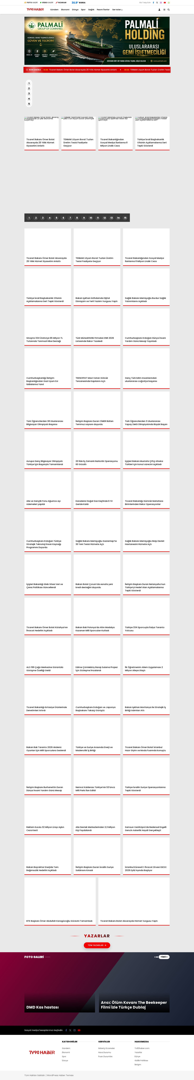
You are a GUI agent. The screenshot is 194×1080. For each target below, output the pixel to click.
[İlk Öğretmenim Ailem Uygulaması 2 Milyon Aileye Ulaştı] (146, 651)
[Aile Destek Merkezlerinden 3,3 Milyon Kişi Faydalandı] (97, 811)
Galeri (169, 20)
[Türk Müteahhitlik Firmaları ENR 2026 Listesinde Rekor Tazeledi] (97, 321)
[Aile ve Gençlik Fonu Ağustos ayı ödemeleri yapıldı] (47, 485)
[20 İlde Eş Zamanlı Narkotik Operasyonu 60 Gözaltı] (97, 444)
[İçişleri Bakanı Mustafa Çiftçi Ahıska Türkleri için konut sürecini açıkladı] (146, 444)
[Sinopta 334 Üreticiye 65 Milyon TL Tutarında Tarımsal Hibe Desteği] (47, 321)
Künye (137, 1056)
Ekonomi (168, 49)
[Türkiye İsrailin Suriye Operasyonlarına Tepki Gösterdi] (146, 771)
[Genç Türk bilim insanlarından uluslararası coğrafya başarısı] (146, 361)
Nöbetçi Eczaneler (174, 80)
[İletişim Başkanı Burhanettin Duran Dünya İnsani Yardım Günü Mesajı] (47, 771)
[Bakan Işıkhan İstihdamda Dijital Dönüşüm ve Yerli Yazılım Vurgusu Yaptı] (97, 281)
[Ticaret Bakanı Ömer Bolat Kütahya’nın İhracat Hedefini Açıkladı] (47, 611)
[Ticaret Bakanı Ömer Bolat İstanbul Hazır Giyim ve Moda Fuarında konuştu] (146, 731)
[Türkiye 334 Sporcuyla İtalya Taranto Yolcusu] (146, 611)
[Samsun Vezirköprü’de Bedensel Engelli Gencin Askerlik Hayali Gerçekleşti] (146, 811)
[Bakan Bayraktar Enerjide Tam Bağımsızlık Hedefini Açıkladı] (47, 850)
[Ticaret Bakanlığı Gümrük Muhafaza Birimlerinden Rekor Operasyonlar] (146, 485)
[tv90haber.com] (35, 11)
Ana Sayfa (171, 14)
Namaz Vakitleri (174, 91)
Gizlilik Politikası (141, 1060)
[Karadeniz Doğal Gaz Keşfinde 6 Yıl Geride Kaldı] (97, 485)
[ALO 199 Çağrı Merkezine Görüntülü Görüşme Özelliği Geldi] (47, 651)
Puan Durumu (172, 97)
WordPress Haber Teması (60, 1075)
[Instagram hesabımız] (161, 2)
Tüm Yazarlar (95, 945)
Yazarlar (169, 31)
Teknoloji (168, 70)
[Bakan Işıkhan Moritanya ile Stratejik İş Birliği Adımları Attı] (146, 691)
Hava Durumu (171, 86)
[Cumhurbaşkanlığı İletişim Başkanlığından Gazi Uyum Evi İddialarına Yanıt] (47, 361)
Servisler (116, 9)
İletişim (138, 1064)
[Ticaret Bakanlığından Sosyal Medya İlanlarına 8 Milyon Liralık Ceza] (115, 126)
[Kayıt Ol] (159, 9)
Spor (166, 59)
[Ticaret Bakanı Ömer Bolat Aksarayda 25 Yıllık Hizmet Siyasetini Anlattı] (41, 126)
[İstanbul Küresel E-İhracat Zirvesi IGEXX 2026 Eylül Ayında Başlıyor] (146, 850)
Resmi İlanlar (103, 9)
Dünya (167, 54)
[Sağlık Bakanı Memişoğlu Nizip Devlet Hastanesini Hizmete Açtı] (146, 524)
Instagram (178, 140)
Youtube (179, 147)
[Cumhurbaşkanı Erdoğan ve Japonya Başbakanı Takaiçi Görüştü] (97, 691)
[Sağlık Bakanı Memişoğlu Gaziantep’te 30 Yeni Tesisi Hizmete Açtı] (97, 524)
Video (168, 25)
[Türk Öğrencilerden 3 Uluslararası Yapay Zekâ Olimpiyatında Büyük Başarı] (146, 404)
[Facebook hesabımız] (153, 2)
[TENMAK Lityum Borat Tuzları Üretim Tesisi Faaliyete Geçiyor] (78, 126)
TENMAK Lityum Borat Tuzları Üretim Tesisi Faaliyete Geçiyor (155, 70)
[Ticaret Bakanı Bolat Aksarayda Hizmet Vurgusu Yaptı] (134, 897)
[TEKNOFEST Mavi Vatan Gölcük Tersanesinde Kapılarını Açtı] (97, 361)
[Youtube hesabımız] (79, 1030)
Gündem (168, 43)
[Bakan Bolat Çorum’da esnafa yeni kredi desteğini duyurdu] (97, 568)
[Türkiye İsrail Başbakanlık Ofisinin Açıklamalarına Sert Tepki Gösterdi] (152, 126)
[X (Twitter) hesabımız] (177, 132)
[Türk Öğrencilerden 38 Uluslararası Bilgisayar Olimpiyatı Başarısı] (47, 404)
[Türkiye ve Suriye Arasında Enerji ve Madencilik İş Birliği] (97, 731)
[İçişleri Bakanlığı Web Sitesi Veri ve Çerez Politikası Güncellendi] (47, 568)
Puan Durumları (105, 1056)
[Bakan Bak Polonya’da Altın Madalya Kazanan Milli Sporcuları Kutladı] (97, 611)
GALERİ (32, 2)
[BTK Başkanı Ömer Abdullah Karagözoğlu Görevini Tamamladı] (60, 897)
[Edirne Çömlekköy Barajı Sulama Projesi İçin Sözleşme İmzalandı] (97, 651)
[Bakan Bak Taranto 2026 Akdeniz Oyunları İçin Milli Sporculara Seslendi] (47, 731)
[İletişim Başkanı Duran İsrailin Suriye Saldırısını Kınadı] (97, 850)
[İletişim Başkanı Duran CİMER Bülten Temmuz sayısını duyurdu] (97, 404)
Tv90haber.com (142, 1048)
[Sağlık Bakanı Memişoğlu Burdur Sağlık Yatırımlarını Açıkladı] (146, 281)
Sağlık (166, 64)
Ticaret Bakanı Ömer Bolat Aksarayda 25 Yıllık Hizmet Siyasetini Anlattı (80, 70)
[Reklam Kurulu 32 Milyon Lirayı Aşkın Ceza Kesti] (47, 811)
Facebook (178, 125)
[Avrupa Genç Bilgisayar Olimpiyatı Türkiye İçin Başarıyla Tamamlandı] (47, 444)
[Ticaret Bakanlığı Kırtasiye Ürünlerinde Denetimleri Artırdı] (47, 691)
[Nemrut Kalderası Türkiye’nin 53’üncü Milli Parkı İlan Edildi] (97, 771)
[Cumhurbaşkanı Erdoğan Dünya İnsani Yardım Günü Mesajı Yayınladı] (146, 321)
